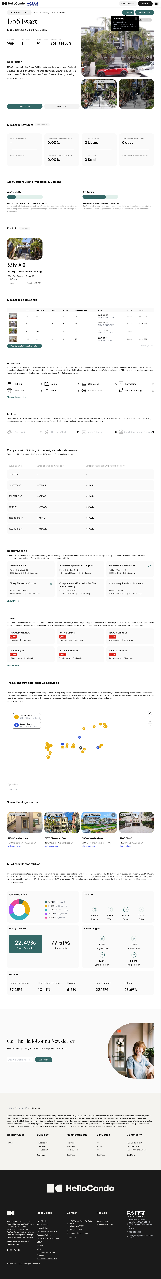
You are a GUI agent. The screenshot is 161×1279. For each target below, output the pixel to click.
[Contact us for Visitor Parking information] (153, 390)
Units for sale (24, 106)
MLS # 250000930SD (92, 815)
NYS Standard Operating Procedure (47, 1253)
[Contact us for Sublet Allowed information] (115, 431)
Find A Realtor (127, 3)
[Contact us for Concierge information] (116, 383)
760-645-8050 (135, 1232)
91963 (99, 1150)
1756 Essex (12, 279)
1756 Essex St (42, 1150)
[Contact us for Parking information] (41, 383)
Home (36, 12)
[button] (84, 749)
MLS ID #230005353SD (104, 82)
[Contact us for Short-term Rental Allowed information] (152, 431)
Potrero (10, 1143)
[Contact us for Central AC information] (41, 390)
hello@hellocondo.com (79, 1233)
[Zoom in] (150, 718)
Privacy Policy (42, 1228)
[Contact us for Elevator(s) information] (153, 383)
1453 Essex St (42, 1143)
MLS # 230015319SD (128, 815)
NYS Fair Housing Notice (47, 1258)
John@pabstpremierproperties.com (141, 1237)
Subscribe (43, 1059)
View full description (15, 78)
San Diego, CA (47, 12)
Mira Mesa (71, 1146)
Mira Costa (71, 1143)
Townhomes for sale (105, 1224)
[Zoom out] (150, 721)
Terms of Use (42, 1224)
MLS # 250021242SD (54, 815)
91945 (99, 1146)
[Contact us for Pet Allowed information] (41, 431)
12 (38, 43)
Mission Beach (72, 1150)
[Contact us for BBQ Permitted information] (78, 431)
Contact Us (71, 1237)
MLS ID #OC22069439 (142, 20)
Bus (14, 637)
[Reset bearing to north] (150, 725)
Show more (13, 600)
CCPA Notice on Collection (48, 1238)
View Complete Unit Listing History (25, 346)
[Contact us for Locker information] (79, 383)
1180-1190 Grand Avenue (137, 1150)
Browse (40, 1245)
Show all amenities (16, 397)
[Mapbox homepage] (13, 784)
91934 (99, 1143)
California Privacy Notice (47, 1231)
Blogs (39, 1249)
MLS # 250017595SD (17, 815)
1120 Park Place (133, 1146)
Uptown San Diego (47, 682)
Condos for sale (103, 1221)
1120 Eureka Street (134, 1143)
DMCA (39, 1242)
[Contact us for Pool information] (79, 390)
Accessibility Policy (44, 1235)
